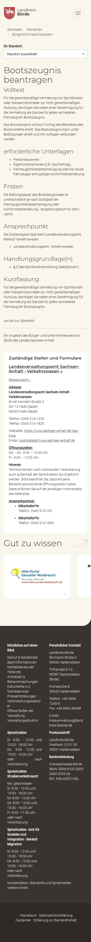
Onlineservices (18, 691)
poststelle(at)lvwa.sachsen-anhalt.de (47, 440)
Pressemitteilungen (21, 696)
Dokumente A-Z (18, 686)
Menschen (34, 30)
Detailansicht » (20, 380)
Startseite (14, 30)
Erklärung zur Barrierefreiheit (55, 920)
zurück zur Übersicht (19, 321)
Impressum (28, 915)
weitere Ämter (17, 888)
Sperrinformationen (22, 662)
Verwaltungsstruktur (23, 720)
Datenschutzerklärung (56, 915)
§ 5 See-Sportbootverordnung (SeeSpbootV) (46, 267)
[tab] (45, 368)
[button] (37, 576)
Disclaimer (23, 920)
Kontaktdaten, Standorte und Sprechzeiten (39, 883)
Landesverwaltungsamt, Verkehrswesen (43, 246)
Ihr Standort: (13, 46)
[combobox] (45, 54)
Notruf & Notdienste (22, 657)
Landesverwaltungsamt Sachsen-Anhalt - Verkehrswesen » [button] (44, 368)
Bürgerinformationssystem (32, 34)
